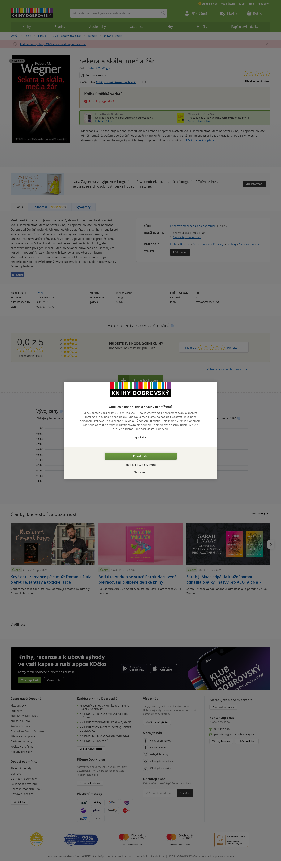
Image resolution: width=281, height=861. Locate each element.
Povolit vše (140, 456)
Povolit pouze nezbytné (140, 464)
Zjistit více (140, 437)
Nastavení (140, 472)
